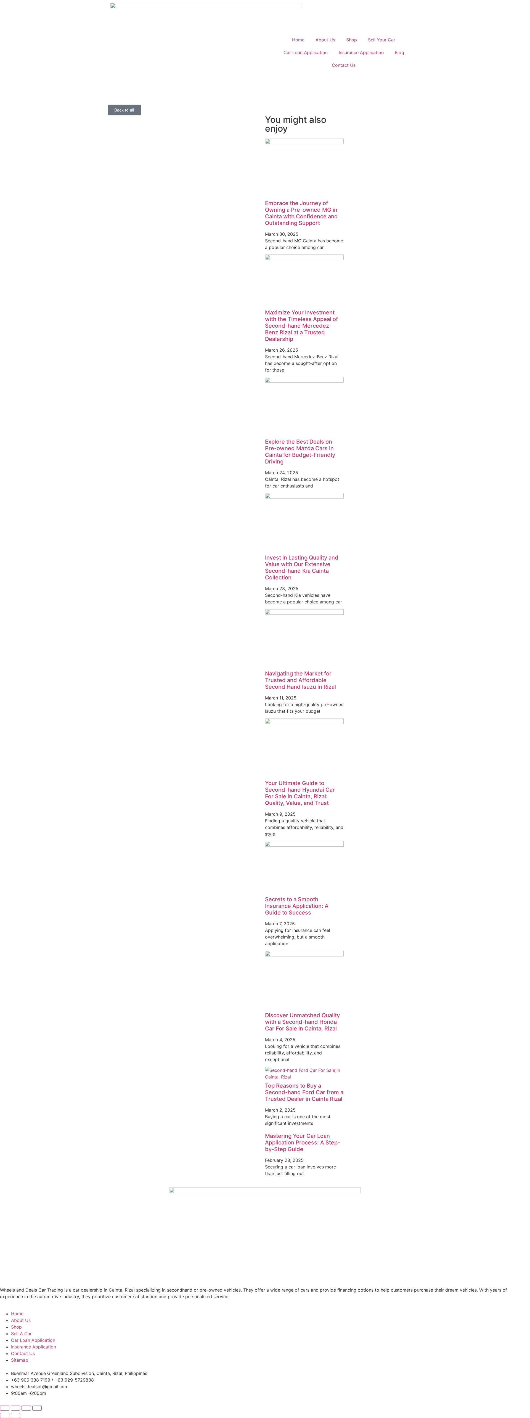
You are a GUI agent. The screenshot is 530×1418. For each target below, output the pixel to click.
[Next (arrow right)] (15, 1415)
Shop (351, 40)
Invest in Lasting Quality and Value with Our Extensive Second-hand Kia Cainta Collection (301, 567)
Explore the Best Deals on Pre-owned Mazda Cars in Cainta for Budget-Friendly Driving (300, 451)
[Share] (26, 1408)
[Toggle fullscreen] (15, 1408)
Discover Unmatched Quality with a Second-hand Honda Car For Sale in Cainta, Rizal (302, 1022)
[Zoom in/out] (4, 1408)
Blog (399, 52)
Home (298, 40)
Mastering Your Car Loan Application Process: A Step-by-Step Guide (302, 1142)
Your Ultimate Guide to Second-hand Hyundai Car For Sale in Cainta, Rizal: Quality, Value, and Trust (300, 793)
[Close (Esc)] (37, 1408)
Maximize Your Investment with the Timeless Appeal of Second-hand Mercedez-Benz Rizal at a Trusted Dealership (301, 325)
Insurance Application (361, 52)
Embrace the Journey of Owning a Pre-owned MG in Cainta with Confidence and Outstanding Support (301, 213)
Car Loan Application (305, 52)
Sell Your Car (381, 40)
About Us (325, 40)
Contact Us (344, 65)
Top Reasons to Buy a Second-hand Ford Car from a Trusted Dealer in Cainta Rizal (304, 1092)
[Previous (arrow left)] (4, 1415)
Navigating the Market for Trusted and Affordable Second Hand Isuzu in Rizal (300, 680)
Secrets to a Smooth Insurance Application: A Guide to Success (296, 906)
